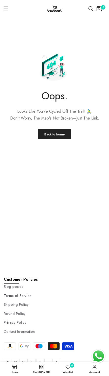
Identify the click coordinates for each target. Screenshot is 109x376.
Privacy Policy (15, 322)
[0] (99, 8)
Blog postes (13, 286)
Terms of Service (17, 295)
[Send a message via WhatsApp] (98, 356)
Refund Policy (15, 313)
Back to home (54, 134)
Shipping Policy (16, 304)
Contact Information (19, 331)
